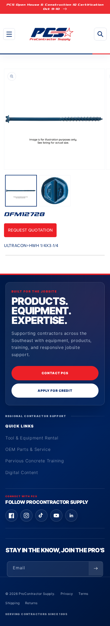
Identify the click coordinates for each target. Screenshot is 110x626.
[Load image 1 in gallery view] (21, 190)
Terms (83, 594)
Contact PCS (55, 373)
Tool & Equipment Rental (31, 437)
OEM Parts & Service (27, 449)
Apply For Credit (55, 391)
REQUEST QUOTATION (30, 230)
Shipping (12, 603)
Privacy (67, 594)
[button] (9, 34)
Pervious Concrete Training (34, 460)
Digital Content (21, 472)
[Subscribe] (96, 568)
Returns (31, 603)
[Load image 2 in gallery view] (54, 190)
